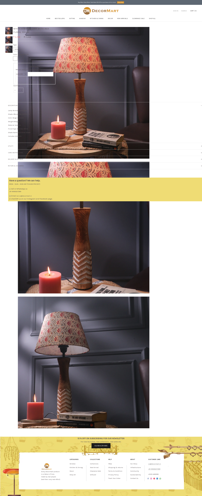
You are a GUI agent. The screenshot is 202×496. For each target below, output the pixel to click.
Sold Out (40, 90)
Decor (110, 18)
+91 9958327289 (15, 191)
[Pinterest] (154, 478)
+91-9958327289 (154, 469)
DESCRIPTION (13, 105)
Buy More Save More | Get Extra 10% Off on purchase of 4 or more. (97, 2)
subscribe (101, 446)
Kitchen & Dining (97, 18)
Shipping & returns (115, 467)
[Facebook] (148, 478)
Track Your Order (114, 478)
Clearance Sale (138, 18)
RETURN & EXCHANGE (16, 166)
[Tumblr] (160, 478)
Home (48, 18)
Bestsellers (60, 18)
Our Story (133, 464)
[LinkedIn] (157, 478)
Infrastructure (135, 467)
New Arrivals (122, 18)
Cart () (193, 11)
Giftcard (93, 475)
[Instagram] (151, 478)
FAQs (110, 464)
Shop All (73, 475)
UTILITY (10, 146)
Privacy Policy (113, 475)
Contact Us (134, 478)
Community (134, 471)
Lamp (17, 49)
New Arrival (94, 467)
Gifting (72, 18)
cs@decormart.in (25, 196)
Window (82, 18)
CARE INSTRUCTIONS (15, 152)
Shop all (152, 18)
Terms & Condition (115, 471)
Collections (94, 464)
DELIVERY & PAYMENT (15, 159)
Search (184, 11)
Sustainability (135, 475)
